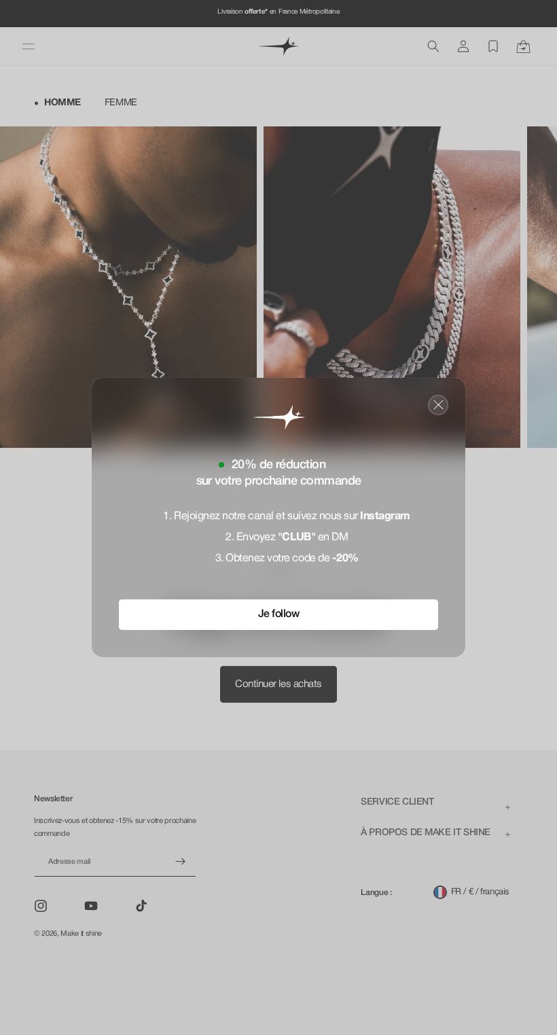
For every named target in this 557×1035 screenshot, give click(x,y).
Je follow (279, 614)
